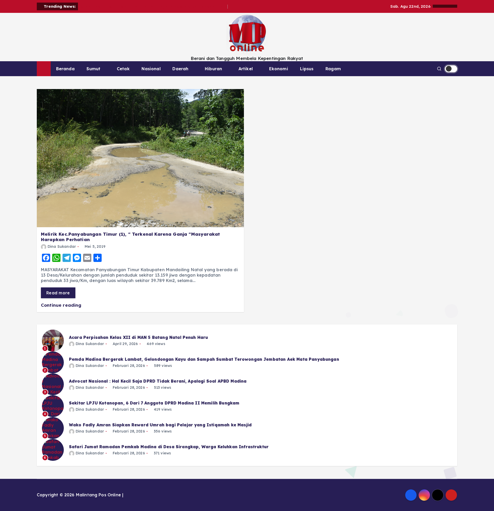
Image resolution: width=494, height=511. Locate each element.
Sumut (93, 68)
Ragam (333, 68)
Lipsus (306, 68)
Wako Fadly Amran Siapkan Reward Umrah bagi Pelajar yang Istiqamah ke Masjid (160, 424)
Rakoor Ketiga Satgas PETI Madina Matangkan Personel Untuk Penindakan (154, 6)
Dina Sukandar (62, 246)
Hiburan (213, 68)
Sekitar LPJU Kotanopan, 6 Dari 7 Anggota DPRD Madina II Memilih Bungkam (154, 403)
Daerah (180, 68)
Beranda (65, 68)
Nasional (151, 68)
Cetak (123, 68)
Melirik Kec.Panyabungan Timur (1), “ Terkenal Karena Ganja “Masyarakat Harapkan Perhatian (130, 236)
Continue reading (62, 305)
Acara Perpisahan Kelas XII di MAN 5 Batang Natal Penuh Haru (138, 337)
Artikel (246, 68)
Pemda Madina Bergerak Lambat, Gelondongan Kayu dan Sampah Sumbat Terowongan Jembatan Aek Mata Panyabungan (204, 359)
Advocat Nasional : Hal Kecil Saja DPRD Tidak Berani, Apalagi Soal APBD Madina (157, 381)
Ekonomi (278, 68)
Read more (58, 292)
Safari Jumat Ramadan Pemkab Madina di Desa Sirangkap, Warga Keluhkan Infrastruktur (169, 446)
